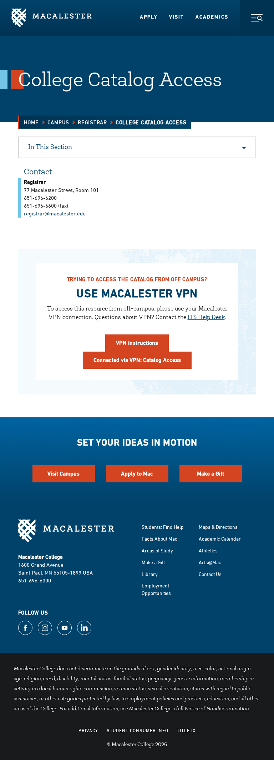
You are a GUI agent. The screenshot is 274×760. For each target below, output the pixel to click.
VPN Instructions (137, 342)
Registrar (92, 122)
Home (31, 122)
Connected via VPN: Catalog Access (137, 360)
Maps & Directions (218, 527)
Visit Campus (63, 473)
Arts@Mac (210, 562)
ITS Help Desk (206, 318)
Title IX (186, 730)
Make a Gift (210, 473)
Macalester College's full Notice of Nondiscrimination (189, 709)
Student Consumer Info (137, 730)
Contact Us (210, 574)
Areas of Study (157, 550)
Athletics (208, 550)
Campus (58, 122)
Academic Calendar (220, 539)
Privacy (88, 730)
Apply (149, 17)
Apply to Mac (137, 473)
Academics (212, 17)
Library (150, 574)
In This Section (50, 147)
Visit (176, 17)
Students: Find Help (163, 527)
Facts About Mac (159, 539)
